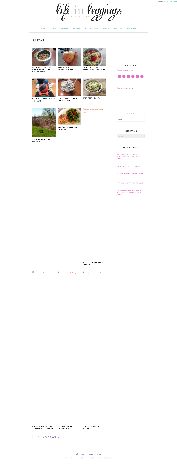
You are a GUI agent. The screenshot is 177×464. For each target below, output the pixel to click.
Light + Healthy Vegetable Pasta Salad (94, 69)
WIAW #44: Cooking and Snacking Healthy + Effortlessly (43, 70)
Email (168, 1)
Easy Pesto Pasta (91, 98)
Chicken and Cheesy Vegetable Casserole (42, 427)
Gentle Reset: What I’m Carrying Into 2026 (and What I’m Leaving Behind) (129, 192)
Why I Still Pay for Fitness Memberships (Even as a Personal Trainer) (130, 156)
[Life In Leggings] (88, 23)
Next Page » (51, 437)
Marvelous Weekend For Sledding (68, 99)
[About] (125, 70)
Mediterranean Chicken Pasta (65, 427)
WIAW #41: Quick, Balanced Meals (66, 69)
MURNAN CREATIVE (107, 458)
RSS (173, 1)
